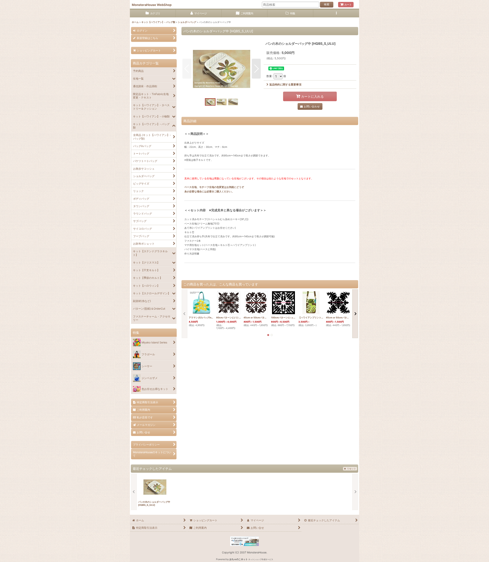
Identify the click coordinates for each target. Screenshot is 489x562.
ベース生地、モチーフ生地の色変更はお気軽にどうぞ (214, 187)
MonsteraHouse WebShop (152, 5)
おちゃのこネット (238, 559)
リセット (351, 468)
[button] (336, 13)
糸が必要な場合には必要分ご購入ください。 (209, 191)
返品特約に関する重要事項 (285, 84)
